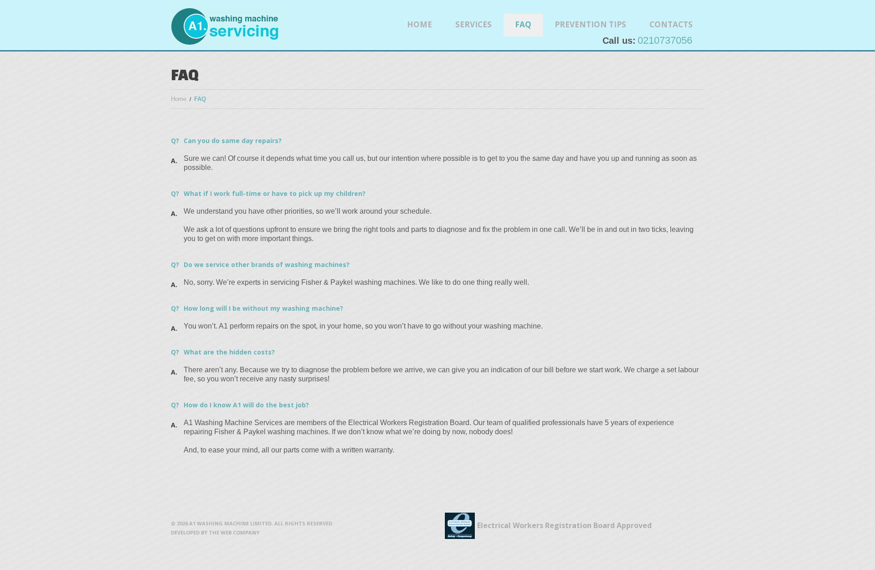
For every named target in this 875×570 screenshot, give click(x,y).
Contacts (671, 24)
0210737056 (665, 40)
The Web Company (234, 532)
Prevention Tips (590, 24)
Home (419, 24)
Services (473, 24)
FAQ (523, 24)
